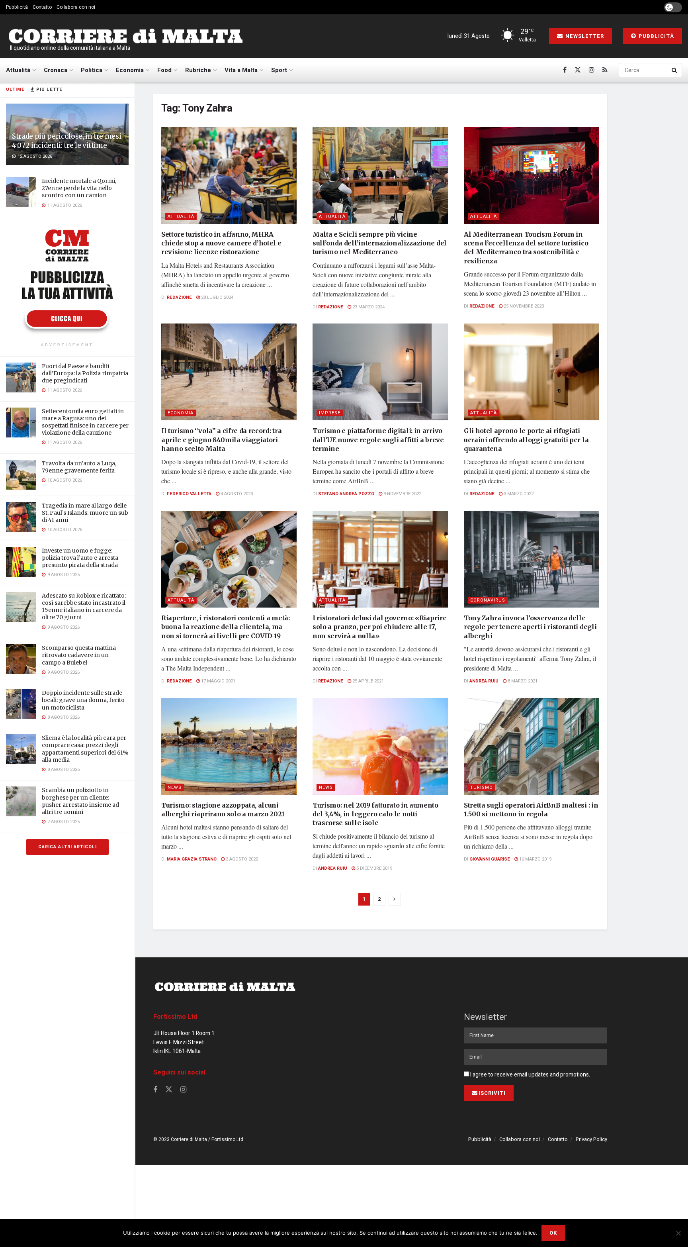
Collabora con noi (76, 7)
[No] (678, 1233)
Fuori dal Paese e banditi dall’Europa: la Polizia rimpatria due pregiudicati (85, 373)
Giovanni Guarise (489, 859)
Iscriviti (492, 1093)
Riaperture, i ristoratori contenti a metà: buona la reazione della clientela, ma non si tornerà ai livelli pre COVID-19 (225, 627)
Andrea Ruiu (483, 681)
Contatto (42, 7)
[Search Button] (675, 70)
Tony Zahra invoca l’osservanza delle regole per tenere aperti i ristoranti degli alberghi (530, 627)
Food (164, 70)
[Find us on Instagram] (591, 70)
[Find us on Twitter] (578, 70)
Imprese (329, 413)
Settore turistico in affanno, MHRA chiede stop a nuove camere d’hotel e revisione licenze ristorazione (221, 243)
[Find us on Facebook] (565, 70)
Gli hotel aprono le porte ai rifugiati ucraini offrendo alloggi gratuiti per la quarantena (526, 440)
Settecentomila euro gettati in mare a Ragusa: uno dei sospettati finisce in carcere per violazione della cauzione (85, 422)
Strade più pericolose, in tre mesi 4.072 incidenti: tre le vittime (66, 141)
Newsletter (584, 36)
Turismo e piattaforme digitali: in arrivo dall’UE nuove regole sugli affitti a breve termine (378, 440)
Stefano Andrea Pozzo (346, 493)
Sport (279, 70)
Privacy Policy (591, 1139)
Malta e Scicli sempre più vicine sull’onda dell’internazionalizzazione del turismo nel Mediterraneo (380, 243)
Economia (130, 70)
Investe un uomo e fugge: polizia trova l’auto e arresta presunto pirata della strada (80, 558)
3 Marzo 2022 (518, 493)
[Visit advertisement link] (67, 280)
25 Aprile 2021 (367, 681)
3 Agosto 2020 (241, 859)
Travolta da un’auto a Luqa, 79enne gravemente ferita (79, 467)
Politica (91, 70)
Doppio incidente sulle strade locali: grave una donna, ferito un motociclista (83, 700)
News (175, 787)
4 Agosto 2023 (236, 493)
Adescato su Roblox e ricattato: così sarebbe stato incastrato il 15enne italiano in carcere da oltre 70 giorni (84, 606)
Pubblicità (17, 7)
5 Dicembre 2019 (373, 868)
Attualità (18, 70)
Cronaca (55, 70)
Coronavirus (487, 600)
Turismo (481, 787)
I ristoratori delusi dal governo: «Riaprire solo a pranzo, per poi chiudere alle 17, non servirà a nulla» (379, 627)
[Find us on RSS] (605, 70)
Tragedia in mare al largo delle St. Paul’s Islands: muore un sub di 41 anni (85, 513)
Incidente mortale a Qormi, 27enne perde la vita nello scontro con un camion (79, 188)
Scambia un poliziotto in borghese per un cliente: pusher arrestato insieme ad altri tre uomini (80, 801)
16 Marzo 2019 (534, 859)
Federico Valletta (189, 493)
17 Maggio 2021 (217, 681)
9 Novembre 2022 (401, 493)
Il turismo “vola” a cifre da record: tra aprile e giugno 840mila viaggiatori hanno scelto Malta (221, 440)
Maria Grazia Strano (192, 859)
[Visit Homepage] (125, 36)
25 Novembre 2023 (523, 306)
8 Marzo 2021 (522, 681)
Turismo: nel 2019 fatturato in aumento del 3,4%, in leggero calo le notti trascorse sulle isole (375, 814)
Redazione (179, 297)
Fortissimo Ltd (175, 1017)
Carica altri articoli (67, 846)
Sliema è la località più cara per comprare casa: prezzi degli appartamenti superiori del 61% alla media (85, 748)
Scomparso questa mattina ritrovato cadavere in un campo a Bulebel (79, 655)
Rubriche (198, 70)
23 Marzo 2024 (368, 307)
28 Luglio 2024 (216, 297)
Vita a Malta (241, 70)
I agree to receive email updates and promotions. (529, 1075)
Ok (553, 1233)
